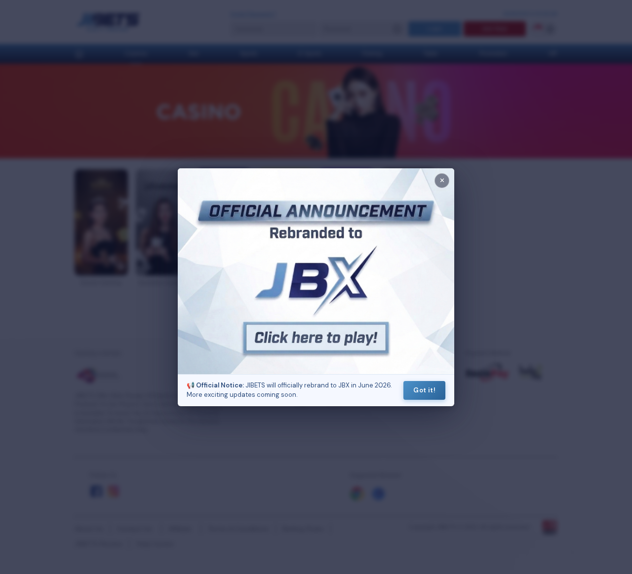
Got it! (424, 390)
